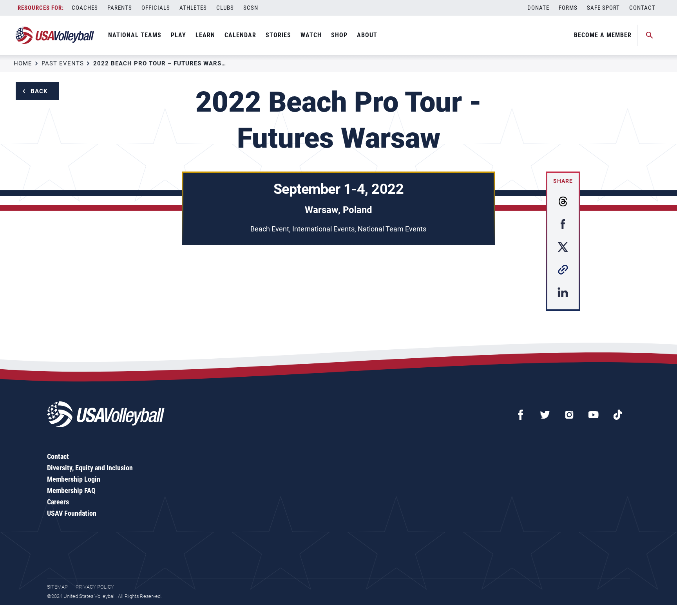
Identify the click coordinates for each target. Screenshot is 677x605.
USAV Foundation (71, 513)
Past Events (63, 63)
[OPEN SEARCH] (649, 35)
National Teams (134, 35)
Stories (278, 35)
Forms (568, 7)
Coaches (85, 7)
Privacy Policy (95, 587)
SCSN (250, 7)
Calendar (240, 35)
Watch (311, 35)
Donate (538, 7)
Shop (339, 35)
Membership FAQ (71, 490)
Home (23, 63)
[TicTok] (618, 415)
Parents (119, 7)
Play (178, 35)
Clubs (225, 7)
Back (39, 91)
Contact (642, 7)
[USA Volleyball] (55, 35)
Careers (58, 502)
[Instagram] (569, 415)
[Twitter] (545, 415)
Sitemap (57, 587)
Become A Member (603, 35)
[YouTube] (593, 415)
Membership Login (73, 479)
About (367, 35)
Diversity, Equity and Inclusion (90, 468)
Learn (205, 35)
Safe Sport (603, 7)
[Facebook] (520, 415)
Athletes (193, 7)
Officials (155, 7)
